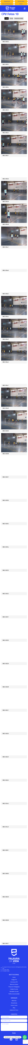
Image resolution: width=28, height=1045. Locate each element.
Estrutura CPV (14, 982)
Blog (14, 1008)
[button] (24, 8)
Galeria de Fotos (14, 1010)
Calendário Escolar (14, 991)
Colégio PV (14, 980)
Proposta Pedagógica (14, 987)
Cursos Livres (14, 1005)
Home (14, 977)
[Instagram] (16, 1039)
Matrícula (14, 1000)
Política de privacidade (14, 994)
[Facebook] (11, 1039)
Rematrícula (14, 1003)
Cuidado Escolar (14, 989)
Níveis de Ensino (14, 984)
